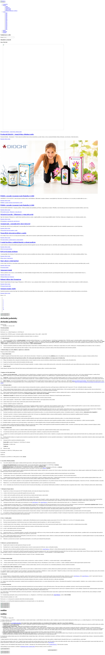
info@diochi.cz (35, 502)
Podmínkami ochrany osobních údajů (27, 646)
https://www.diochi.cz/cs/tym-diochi (79, 380)
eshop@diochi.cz (44, 502)
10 (3, 309)
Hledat (1, 37)
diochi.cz (44, 468)
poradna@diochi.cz (53, 644)
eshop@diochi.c (57, 594)
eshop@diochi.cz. (46, 549)
